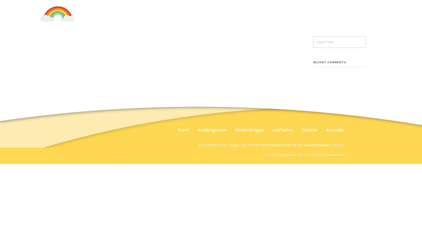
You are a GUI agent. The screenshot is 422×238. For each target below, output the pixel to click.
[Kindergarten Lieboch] (58, 14)
